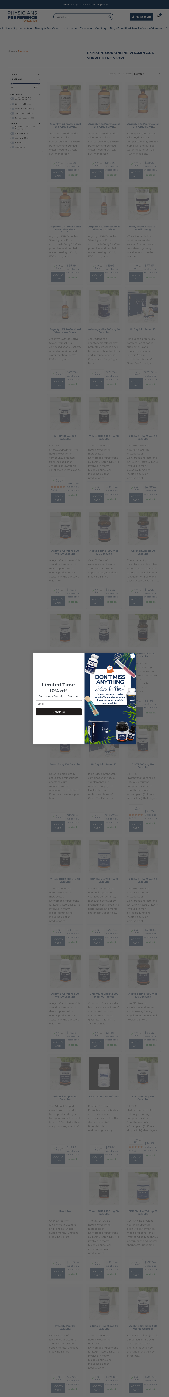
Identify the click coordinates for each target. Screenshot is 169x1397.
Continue (59, 711)
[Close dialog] (132, 656)
